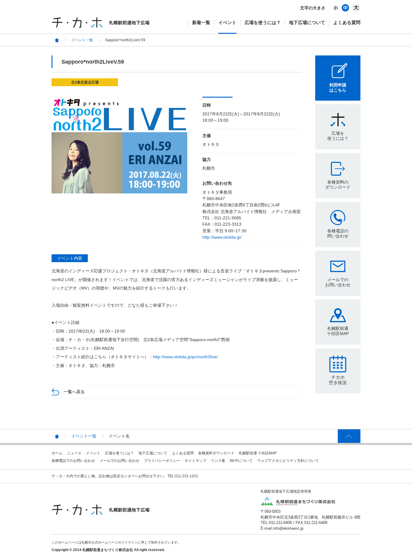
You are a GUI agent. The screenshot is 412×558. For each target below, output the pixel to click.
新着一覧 (201, 22)
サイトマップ (195, 461)
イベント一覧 (82, 40)
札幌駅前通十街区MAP (338, 331)
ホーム (57, 453)
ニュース (74, 453)
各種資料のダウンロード (337, 185)
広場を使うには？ (263, 22)
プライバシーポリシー (162, 461)
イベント (227, 22)
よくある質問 (346, 22)
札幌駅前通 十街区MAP (258, 453)
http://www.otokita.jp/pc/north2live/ (185, 356)
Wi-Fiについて (241, 461)
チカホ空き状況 (338, 380)
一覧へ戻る (74, 391)
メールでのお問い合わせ (337, 282)
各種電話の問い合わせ (337, 233)
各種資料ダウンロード (216, 453)
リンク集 (218, 461)
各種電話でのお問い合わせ (73, 461)
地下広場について (307, 22)
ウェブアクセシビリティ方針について (288, 461)
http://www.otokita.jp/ (222, 237)
